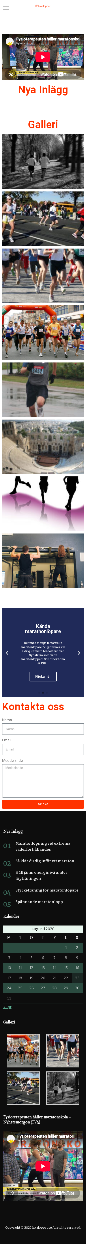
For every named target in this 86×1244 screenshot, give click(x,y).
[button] (39, 693)
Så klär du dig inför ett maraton (44, 861)
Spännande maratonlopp (39, 902)
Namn (7, 720)
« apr (7, 1007)
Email (6, 740)
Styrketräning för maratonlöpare (47, 890)
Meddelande (12, 760)
